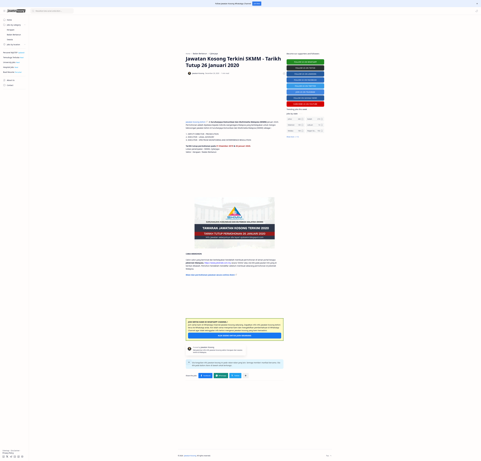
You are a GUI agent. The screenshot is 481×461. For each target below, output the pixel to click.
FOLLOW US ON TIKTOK (305, 68)
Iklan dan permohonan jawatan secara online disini (210, 275)
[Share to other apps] (246, 375)
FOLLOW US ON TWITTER (305, 86)
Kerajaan (10, 30)
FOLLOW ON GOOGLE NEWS (305, 98)
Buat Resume (8, 72)
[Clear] (71, 11)
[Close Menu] (477, 4)
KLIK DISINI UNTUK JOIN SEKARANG (234, 335)
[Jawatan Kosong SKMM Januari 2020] (235, 222)
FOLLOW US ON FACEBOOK (305, 80)
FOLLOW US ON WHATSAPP (305, 62)
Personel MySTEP (10, 52)
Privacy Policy (8, 453)
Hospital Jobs (8, 67)
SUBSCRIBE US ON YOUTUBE (305, 104)
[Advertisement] (14, 128)
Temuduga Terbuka (11, 57)
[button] (476, 11)
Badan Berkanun (14, 34)
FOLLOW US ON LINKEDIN (305, 74)
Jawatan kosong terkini (195, 122)
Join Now (257, 4)
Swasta (10, 39)
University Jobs (9, 62)
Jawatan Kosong (190, 456)
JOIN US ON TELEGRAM (305, 92)
